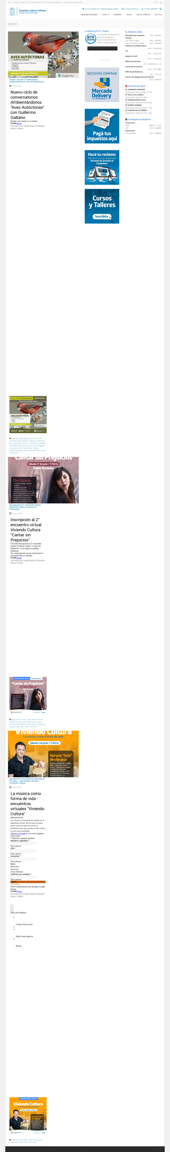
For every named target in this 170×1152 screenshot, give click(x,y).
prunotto (32, 450)
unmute (108, 48)
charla (19, 445)
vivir (30, 1142)
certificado (13, 445)
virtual (11, 453)
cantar (24, 719)
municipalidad (20, 724)
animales (12, 441)
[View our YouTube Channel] (160, 2)
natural (36, 448)
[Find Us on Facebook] (157, 2)
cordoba (25, 445)
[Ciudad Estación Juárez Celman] (27, 18)
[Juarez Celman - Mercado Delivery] (102, 101)
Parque (26, 450)
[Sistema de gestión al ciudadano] (102, 184)
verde (43, 450)
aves (11, 443)
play (89, 48)
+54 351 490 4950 (151, 9)
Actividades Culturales (54, 2)
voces (27, 727)
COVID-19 (105, 14)
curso (31, 445)
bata (20, 1140)
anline (19, 441)
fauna (35, 445)
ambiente (32, 438)
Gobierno (118, 14)
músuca (28, 724)
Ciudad (129, 14)
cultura (18, 722)
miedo (11, 724)
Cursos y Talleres (20, 2)
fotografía (41, 445)
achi (16, 1140)
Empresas (67, 2)
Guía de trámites (143, 14)
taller (38, 450)
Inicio (10, 2)
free (10, 448)
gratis (15, 448)
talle (17, 727)
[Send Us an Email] (154, 2)
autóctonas (40, 441)
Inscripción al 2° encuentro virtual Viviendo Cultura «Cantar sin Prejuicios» (25, 507)
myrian (30, 448)
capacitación (17, 443)
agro (16, 438)
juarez (39, 722)
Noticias (158, 14)
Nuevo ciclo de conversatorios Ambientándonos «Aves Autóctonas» (26, 80)
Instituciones (77, 2)
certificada (41, 443)
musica (20, 1142)
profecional (41, 724)
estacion (29, 722)
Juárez (20, 448)
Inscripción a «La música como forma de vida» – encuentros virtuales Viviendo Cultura (26, 781)
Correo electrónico (131, 9)
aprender (25, 441)
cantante (18, 719)
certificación (33, 443)
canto (29, 719)
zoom (17, 453)
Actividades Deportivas (36, 2)
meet (25, 448)
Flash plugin (105, 60)
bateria (25, 1140)
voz (30, 727)
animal (39, 438)
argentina (32, 441)
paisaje (20, 450)
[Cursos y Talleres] (102, 223)
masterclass (13, 1142)
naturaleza (13, 450)
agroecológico (23, 438)
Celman (25, 443)
